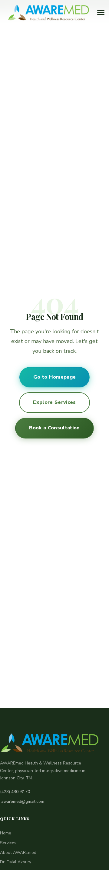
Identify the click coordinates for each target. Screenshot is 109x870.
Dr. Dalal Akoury (15, 862)
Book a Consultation (54, 428)
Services (8, 843)
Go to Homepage (54, 377)
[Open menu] (101, 12)
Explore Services (54, 402)
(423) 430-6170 (15, 792)
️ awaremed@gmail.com (22, 801)
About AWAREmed (18, 852)
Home (5, 833)
